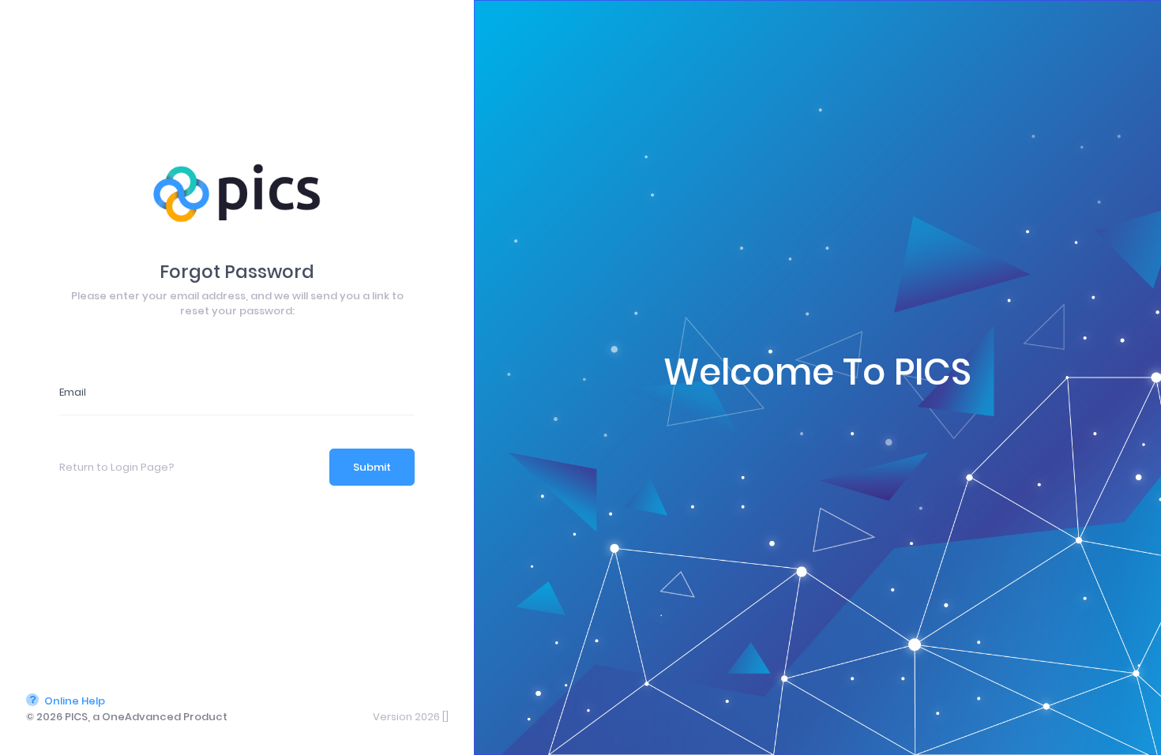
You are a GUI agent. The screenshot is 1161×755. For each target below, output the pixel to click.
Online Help (73, 700)
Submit (372, 467)
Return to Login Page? (117, 467)
